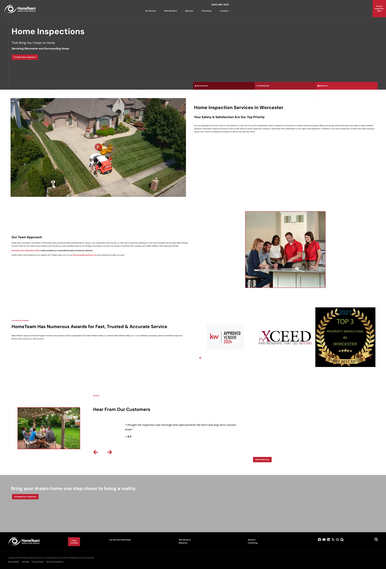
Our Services (150, 11)
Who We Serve (170, 11)
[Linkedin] (328, 539)
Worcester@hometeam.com (85, 255)
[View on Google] (342, 539)
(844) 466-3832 (220, 4)
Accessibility (13, 562)
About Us (189, 11)
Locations (224, 11)
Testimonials (125, 540)
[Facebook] (319, 539)
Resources (183, 543)
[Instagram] (337, 539)
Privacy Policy (38, 562)
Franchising (206, 11)
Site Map (25, 562)
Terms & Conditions (55, 562)
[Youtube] (324, 539)
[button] (98, 147)
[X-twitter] (333, 539)
